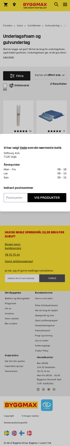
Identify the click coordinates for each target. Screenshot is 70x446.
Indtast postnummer (18, 188)
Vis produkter (47, 197)
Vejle (23, 148)
